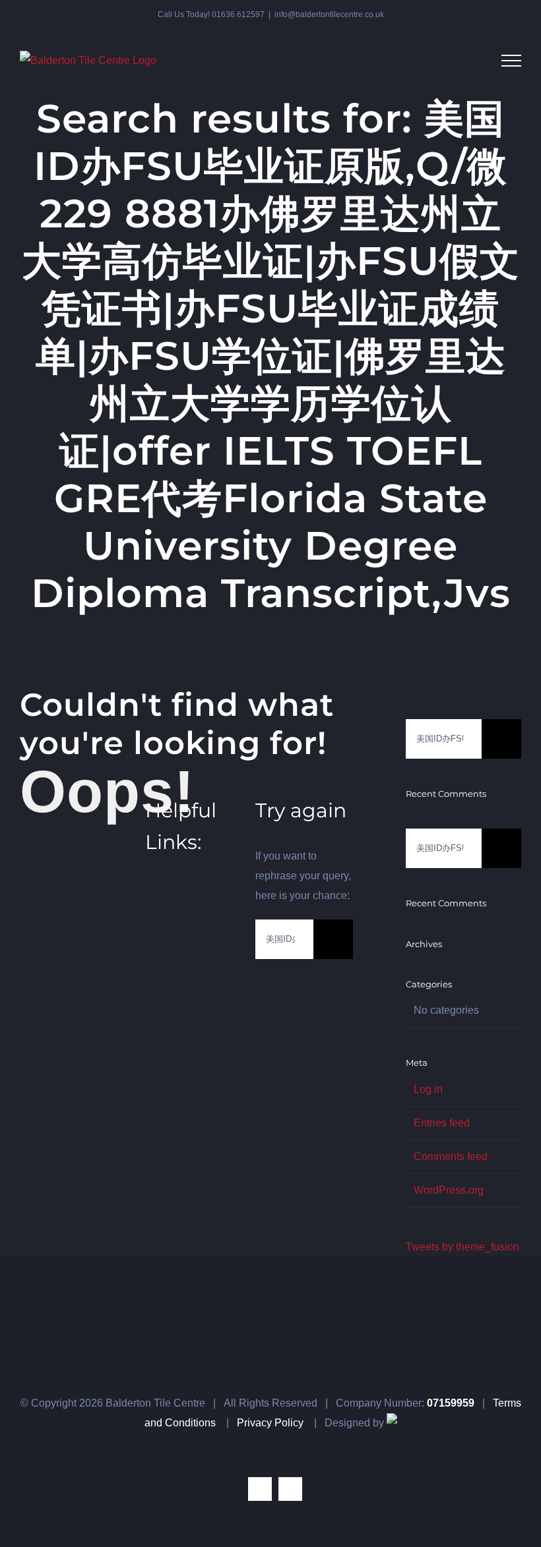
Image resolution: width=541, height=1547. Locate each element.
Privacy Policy (270, 1422)
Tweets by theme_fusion (462, 1246)
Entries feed (442, 1122)
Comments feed (451, 1156)
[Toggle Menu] (511, 61)
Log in (428, 1089)
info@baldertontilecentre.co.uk (329, 14)
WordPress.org (449, 1190)
